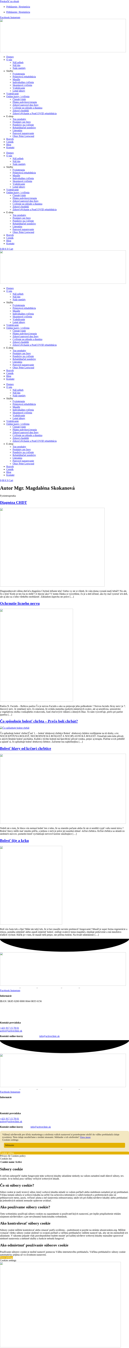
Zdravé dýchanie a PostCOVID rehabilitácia (35, 113)
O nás (9, 59)
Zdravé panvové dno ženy (26, 105)
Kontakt (10, 147)
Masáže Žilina (29, 987)
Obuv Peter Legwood (23, 136)
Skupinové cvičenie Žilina (94, 987)
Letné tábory (19, 90)
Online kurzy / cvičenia (17, 96)
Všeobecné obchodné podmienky (16, 1006)
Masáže (16, 79)
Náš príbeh (18, 62)
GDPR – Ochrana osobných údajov (18, 1012)
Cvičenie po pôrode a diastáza (27, 107)
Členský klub (19, 99)
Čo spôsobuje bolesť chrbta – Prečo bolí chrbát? (39, 721)
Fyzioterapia (19, 73)
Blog (8, 144)
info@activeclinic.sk (49, 1036)
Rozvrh (10, 139)
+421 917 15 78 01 (9, 1028)
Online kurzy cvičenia (49, 987)
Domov (10, 56)
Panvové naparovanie (23, 133)
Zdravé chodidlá (21, 110)
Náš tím (16, 65)
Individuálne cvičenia (23, 82)
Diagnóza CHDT (13, 502)
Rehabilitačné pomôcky (24, 127)
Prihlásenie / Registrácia (18, 6)
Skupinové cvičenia (22, 85)
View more (85, 1137)
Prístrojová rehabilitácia (24, 76)
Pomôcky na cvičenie (23, 124)
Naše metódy (19, 68)
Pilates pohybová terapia (25, 102)
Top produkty (19, 119)
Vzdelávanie (19, 88)
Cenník (10, 141)
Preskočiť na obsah (9, 1)
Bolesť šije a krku (14, 840)
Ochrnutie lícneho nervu (20, 603)
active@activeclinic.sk (11, 1030)
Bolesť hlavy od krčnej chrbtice (25, 748)
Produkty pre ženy (22, 122)
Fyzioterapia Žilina (9, 987)
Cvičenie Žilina (70, 987)
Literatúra (17, 130)
